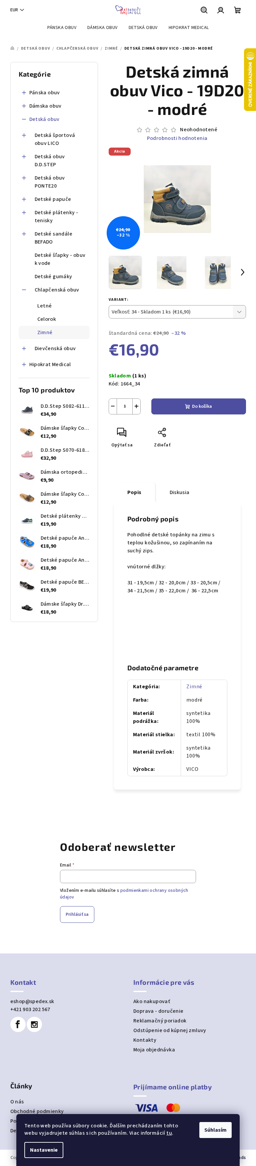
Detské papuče (53, 199)
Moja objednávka (154, 1049)
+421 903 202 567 (30, 1009)
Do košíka (202, 406)
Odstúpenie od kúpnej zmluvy (169, 1030)
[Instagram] (34, 1024)
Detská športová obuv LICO (55, 139)
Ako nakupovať (151, 1001)
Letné (44, 305)
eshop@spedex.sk (32, 1001)
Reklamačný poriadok (160, 1020)
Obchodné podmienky (37, 1111)
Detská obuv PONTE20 (50, 182)
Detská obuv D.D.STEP (50, 160)
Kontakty (144, 1040)
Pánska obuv (44, 92)
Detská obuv (44, 119)
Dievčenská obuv (55, 348)
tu (169, 1133)
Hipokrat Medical (50, 364)
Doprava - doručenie (158, 1011)
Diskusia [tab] (180, 492)
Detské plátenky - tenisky (56, 216)
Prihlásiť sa (77, 914)
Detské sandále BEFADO (54, 238)
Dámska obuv (45, 106)
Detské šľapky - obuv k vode (60, 259)
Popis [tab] (134, 492)
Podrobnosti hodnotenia (177, 138)
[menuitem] (62, 27)
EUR (14, 10)
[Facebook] (18, 1024)
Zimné (45, 332)
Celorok (46, 319)
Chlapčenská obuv (57, 289)
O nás (17, 1101)
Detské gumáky (53, 276)
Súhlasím (215, 1130)
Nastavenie (44, 1150)
